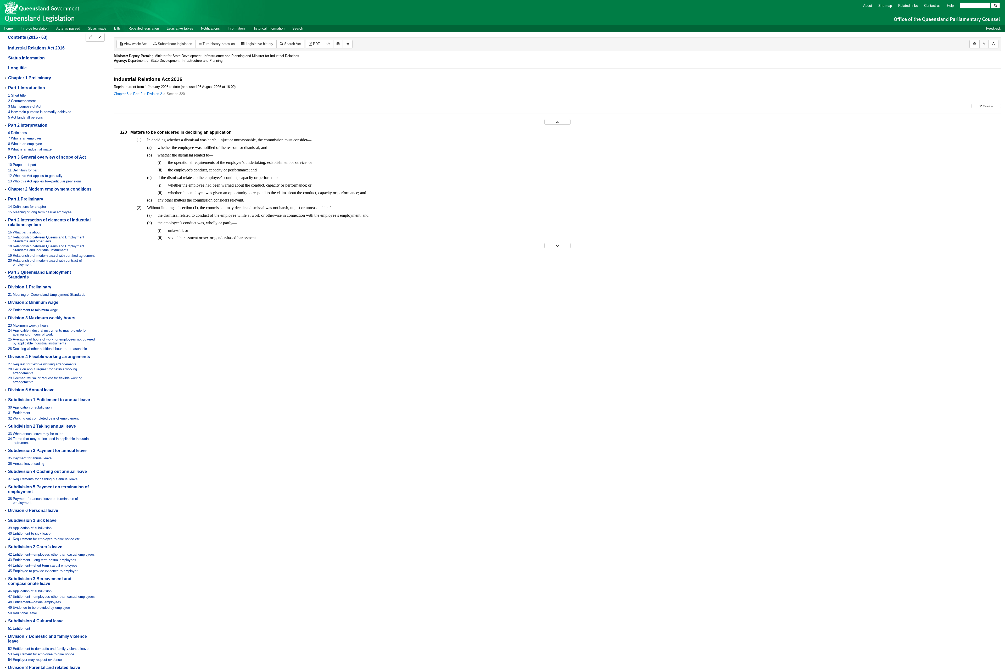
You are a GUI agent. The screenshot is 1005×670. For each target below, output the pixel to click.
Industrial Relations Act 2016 (36, 48)
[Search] (995, 5)
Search (297, 28)
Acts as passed (68, 28)
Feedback (993, 28)
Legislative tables (180, 28)
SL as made (97, 28)
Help (950, 6)
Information (236, 28)
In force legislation (34, 28)
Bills (117, 28)
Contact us (932, 6)
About (867, 6)
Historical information (268, 28)
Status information (26, 58)
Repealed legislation (144, 28)
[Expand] (90, 37)
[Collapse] (100, 37)
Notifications (210, 28)
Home (8, 28)
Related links (908, 6)
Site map (885, 6)
